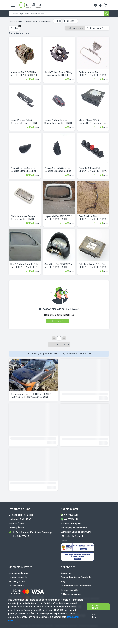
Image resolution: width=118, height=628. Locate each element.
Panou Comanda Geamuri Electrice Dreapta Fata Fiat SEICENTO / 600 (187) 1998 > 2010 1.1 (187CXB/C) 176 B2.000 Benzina (58, 169)
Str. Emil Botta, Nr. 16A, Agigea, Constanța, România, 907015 (32, 534)
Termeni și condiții (69, 590)
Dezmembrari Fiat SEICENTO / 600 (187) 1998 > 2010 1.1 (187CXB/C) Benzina (31, 395)
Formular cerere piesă (71, 523)
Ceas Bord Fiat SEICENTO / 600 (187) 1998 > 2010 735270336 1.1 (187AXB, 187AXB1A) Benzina (58, 265)
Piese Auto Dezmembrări (39, 21)
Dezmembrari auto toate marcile (76, 585)
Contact (64, 540)
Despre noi (66, 573)
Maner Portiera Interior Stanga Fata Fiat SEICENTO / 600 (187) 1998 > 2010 (58, 121)
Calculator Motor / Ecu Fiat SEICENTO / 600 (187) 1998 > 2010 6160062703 (93, 265)
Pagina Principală (17, 21)
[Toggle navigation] (13, 5)
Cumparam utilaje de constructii (76, 532)
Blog (63, 581)
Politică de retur (16, 585)
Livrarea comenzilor (18, 577)
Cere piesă (57, 321)
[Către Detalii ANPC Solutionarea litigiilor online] (85, 556)
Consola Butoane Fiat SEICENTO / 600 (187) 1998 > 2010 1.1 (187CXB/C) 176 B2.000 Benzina (93, 169)
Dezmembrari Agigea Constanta (76, 577)
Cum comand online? (19, 573)
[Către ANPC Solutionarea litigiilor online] (85, 547)
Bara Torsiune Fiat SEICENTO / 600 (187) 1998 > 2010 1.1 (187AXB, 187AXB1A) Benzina (93, 217)
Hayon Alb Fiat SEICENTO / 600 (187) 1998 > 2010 (58, 217)
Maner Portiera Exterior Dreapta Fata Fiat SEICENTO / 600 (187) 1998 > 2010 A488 (24, 121)
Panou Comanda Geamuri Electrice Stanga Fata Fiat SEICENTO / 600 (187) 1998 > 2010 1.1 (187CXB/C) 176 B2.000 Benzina (24, 169)
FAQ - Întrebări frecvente (72, 536)
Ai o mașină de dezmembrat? (75, 527)
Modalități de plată (17, 581)
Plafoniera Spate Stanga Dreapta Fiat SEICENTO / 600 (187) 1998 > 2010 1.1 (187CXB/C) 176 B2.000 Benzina (23, 217)
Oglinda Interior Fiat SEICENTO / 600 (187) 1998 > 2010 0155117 (93, 73)
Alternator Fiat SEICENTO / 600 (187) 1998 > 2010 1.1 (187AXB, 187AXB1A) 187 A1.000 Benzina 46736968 (23, 73)
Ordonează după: (75, 28)
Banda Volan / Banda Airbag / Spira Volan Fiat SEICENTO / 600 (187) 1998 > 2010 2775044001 (58, 73)
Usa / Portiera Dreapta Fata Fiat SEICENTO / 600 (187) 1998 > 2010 (24, 265)
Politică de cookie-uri (71, 594)
